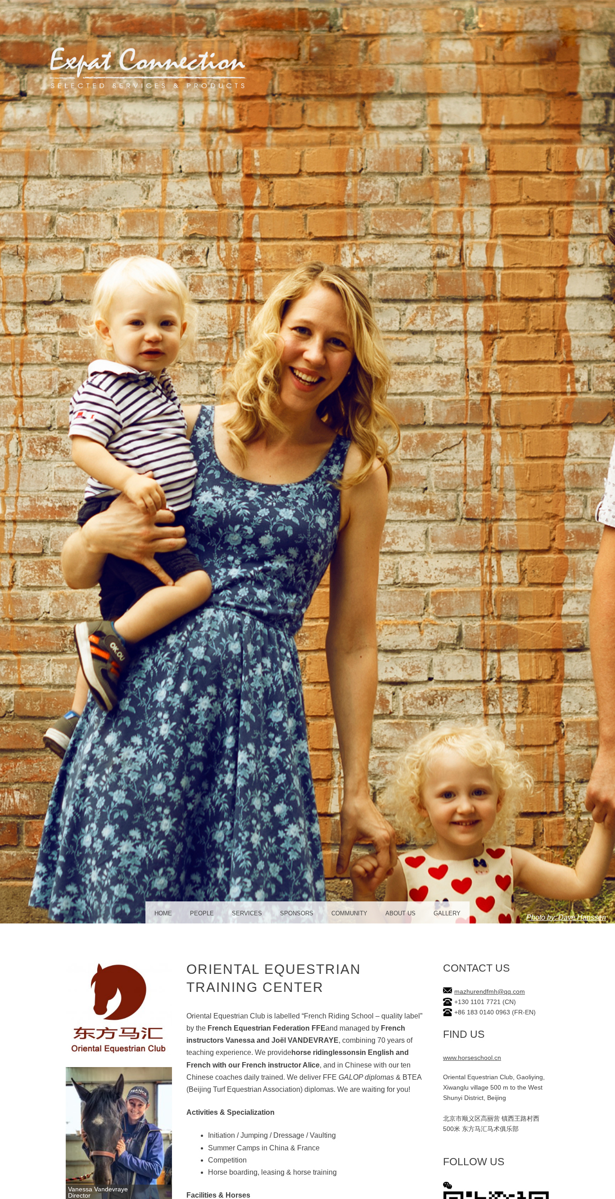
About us (400, 913)
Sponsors (296, 913)
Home (163, 913)
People (202, 913)
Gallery (447, 913)
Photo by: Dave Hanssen (566, 917)
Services (247, 913)
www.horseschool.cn (472, 1057)
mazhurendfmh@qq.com (489, 991)
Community (349, 913)
